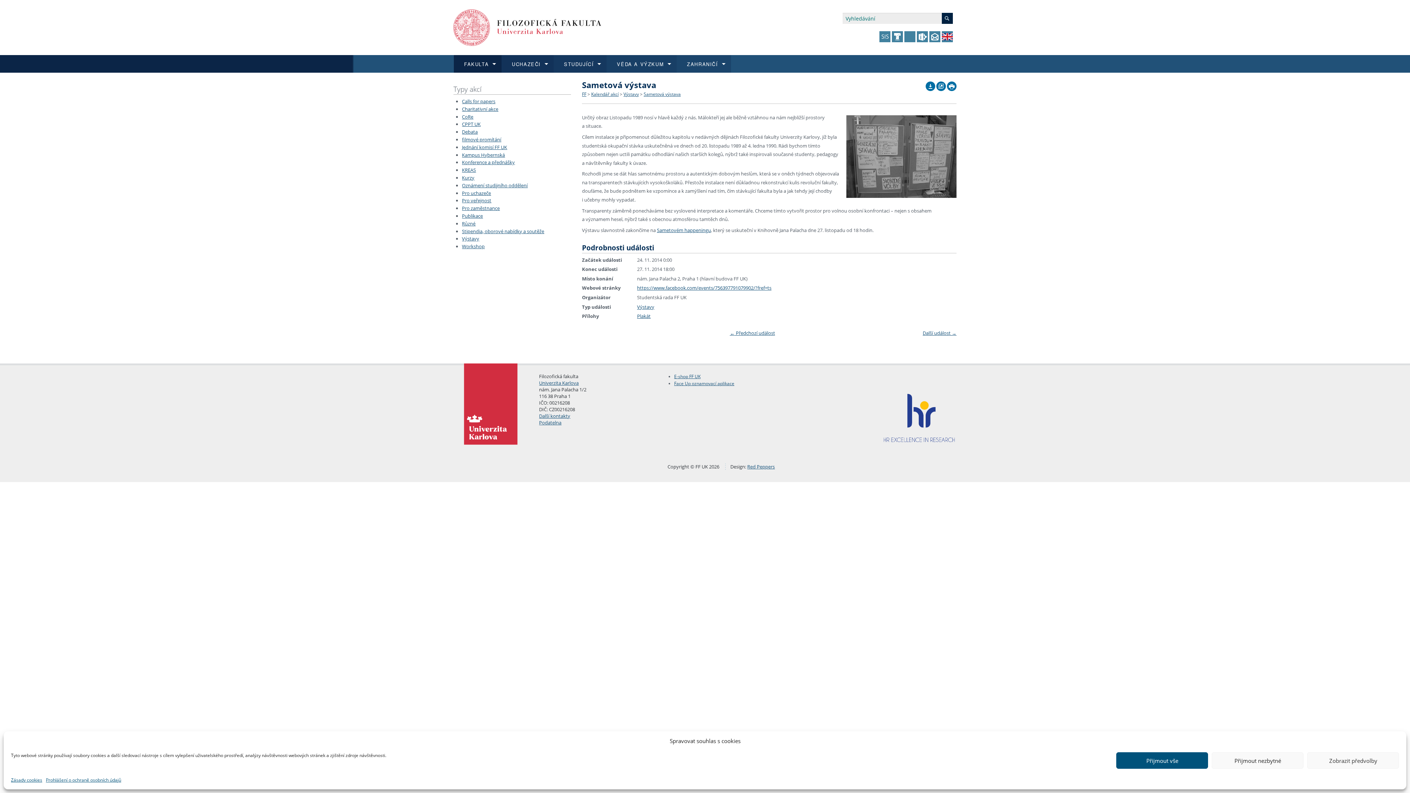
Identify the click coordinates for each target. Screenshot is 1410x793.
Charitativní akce (480, 109)
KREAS (469, 170)
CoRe (467, 116)
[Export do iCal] (930, 84)
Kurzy (468, 177)
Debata (470, 131)
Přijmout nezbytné (1257, 760)
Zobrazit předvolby (1353, 760)
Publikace (472, 216)
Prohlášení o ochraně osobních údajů (83, 780)
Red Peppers (761, 466)
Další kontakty (554, 416)
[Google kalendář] (941, 84)
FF (584, 94)
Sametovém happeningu (684, 230)
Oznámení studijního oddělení (495, 185)
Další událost (940, 333)
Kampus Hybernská (483, 155)
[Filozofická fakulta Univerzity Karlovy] (527, 26)
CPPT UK (471, 124)
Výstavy (470, 238)
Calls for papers (478, 101)
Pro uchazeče (476, 193)
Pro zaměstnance (481, 208)
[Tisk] (952, 84)
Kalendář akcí (605, 94)
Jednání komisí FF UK (484, 147)
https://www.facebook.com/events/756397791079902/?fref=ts (704, 288)
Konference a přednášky (488, 162)
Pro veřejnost (476, 200)
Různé (469, 223)
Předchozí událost (752, 333)
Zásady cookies (26, 780)
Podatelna (550, 422)
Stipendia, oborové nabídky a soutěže (503, 231)
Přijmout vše (1162, 760)
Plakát (644, 316)
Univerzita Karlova (559, 383)
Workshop (473, 246)
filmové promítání (481, 139)
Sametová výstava (662, 94)
